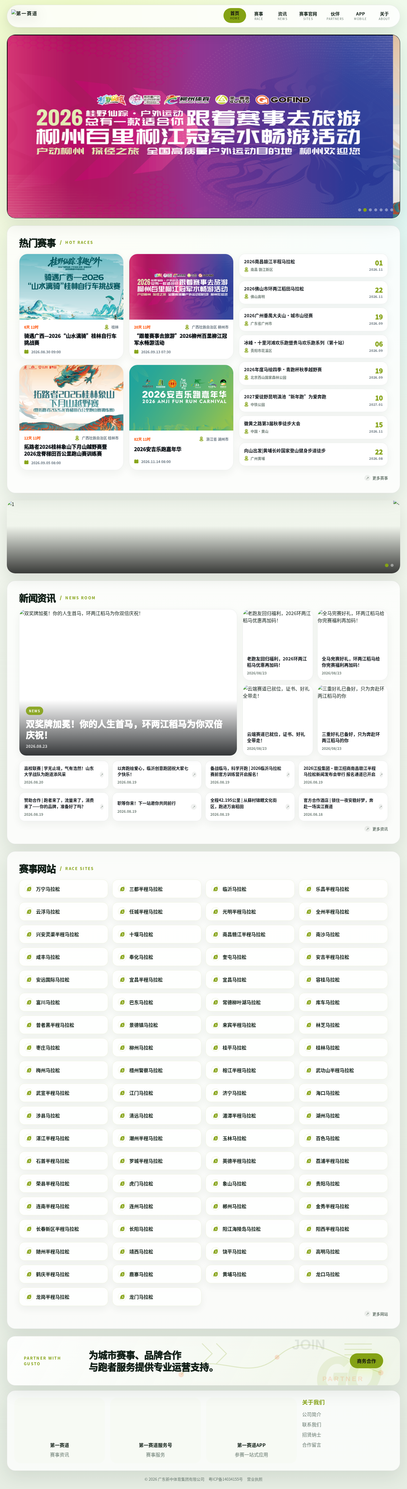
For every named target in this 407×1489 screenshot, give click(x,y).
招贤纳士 (311, 1434)
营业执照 (254, 1479)
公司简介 (311, 1414)
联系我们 (311, 1424)
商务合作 (366, 1360)
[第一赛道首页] (30, 16)
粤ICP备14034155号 (226, 1479)
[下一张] (387, 126)
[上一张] (19, 126)
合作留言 (311, 1444)
